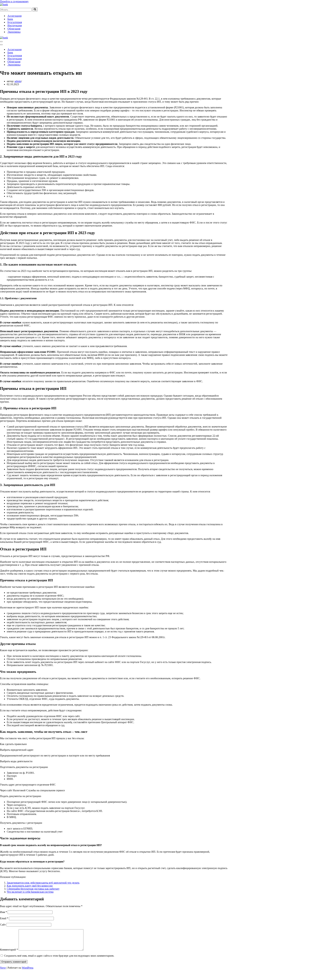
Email (4, 918)
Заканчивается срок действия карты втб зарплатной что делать (43, 882)
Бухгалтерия (14, 22)
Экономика (13, 31)
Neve (3, 967)
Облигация (13, 28)
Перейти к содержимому (14, 1)
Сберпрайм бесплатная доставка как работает (33, 888)
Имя (3, 912)
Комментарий (9, 949)
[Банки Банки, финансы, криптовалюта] (4, 4)
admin (18, 81)
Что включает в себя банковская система (30, 891)
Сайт (3, 924)
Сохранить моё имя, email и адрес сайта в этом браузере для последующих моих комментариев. (59, 955)
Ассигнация (14, 15)
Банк (10, 19)
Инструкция (14, 25)
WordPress (27, 967)
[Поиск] (35, 9)
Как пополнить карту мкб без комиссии (30, 885)
